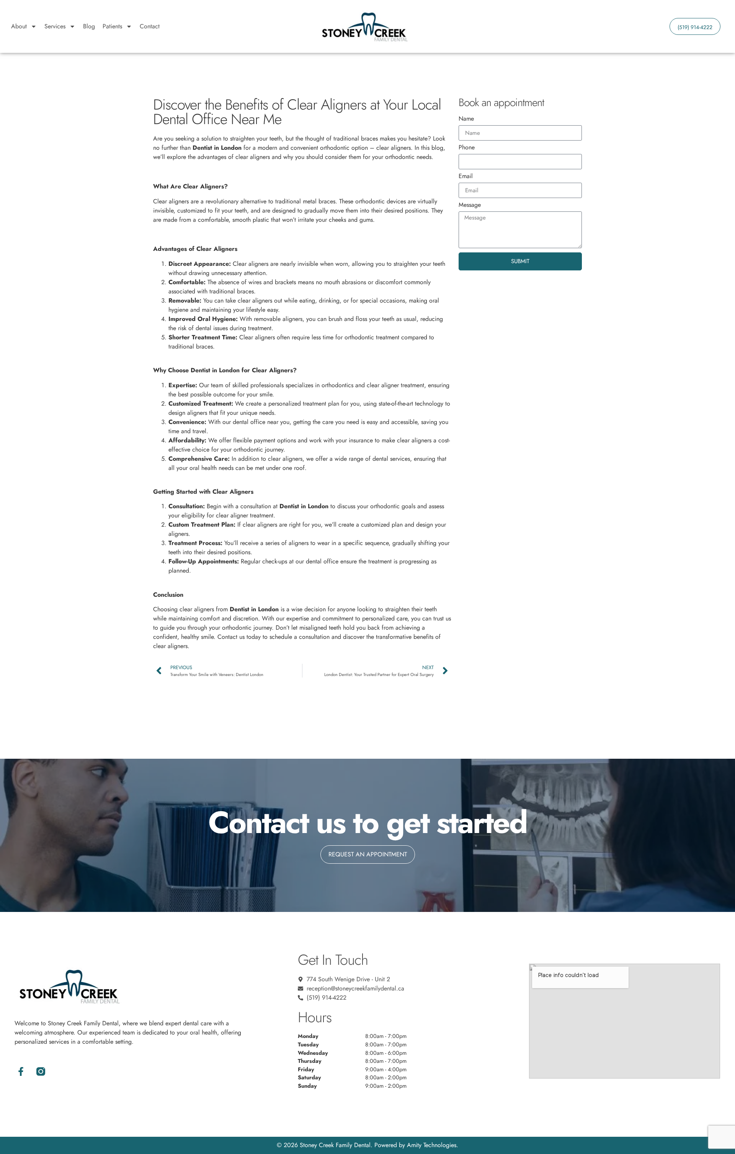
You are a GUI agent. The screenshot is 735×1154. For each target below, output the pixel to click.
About (19, 26)
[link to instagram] (41, 1072)
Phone (467, 148)
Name (466, 119)
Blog (89, 26)
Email (466, 176)
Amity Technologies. (432, 1145)
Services (54, 26)
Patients (112, 26)
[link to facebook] (21, 1072)
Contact (150, 26)
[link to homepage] (364, 26)
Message (470, 205)
